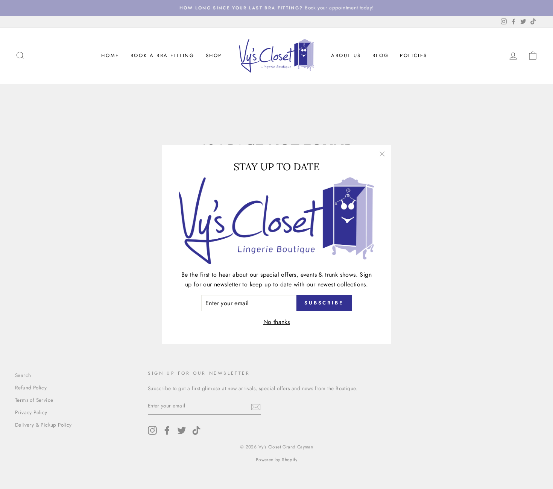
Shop (214, 55)
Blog (380, 55)
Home (110, 55)
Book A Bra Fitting (162, 55)
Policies (413, 55)
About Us (346, 55)
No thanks (276, 322)
